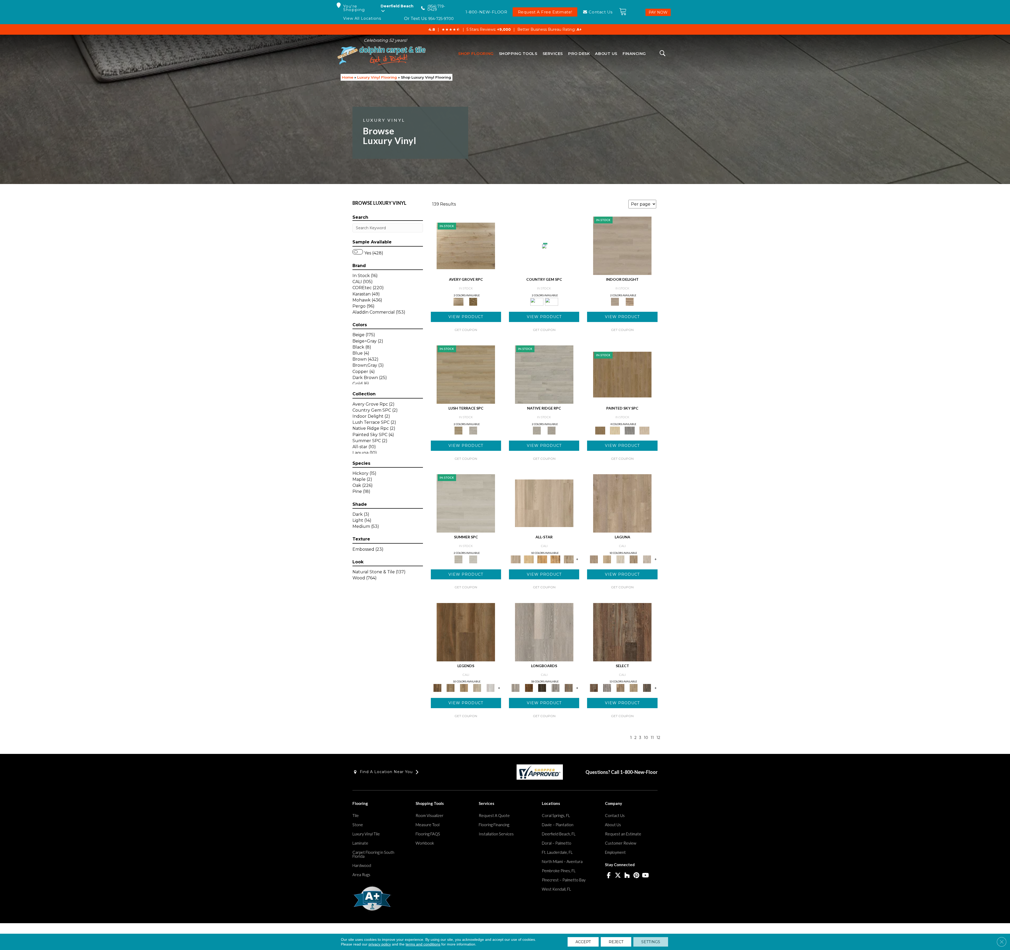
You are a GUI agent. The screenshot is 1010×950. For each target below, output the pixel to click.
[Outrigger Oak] (466, 632)
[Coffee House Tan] (466, 374)
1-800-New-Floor (639, 772)
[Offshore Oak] (542, 688)
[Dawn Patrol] (477, 688)
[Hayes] (551, 301)
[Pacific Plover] (647, 559)
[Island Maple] (528, 688)
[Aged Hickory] (620, 688)
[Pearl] (466, 503)
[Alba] (622, 374)
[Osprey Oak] (569, 688)
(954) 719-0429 (436, 8)
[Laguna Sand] (464, 688)
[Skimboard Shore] (622, 503)
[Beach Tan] (555, 559)
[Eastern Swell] (634, 688)
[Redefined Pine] (622, 632)
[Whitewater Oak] (544, 632)
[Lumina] (629, 430)
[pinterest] (636, 875)
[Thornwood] (647, 688)
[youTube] (645, 875)
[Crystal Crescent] (620, 559)
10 (646, 738)
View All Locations (362, 18)
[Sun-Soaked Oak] (528, 559)
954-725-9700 (441, 18)
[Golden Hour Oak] (450, 688)
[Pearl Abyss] (622, 245)
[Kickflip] (569, 559)
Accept (583, 941)
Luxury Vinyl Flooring (377, 77)
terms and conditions (423, 944)
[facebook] (609, 875)
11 (652, 738)
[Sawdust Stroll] (607, 559)
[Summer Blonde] (542, 559)
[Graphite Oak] (544, 374)
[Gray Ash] (607, 688)
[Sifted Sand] (544, 503)
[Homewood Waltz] (629, 301)
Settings (650, 941)
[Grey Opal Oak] (551, 430)
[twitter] (618, 875)
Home (347, 77)
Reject (616, 941)
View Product (465, 316)
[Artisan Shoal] (634, 559)
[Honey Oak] (473, 301)
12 (658, 738)
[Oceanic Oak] (555, 688)
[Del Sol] (615, 430)
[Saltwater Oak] (490, 688)
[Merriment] (644, 430)
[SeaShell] (473, 559)
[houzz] (627, 875)
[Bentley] (544, 246)
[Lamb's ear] (473, 430)
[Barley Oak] (466, 245)
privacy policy (379, 944)
